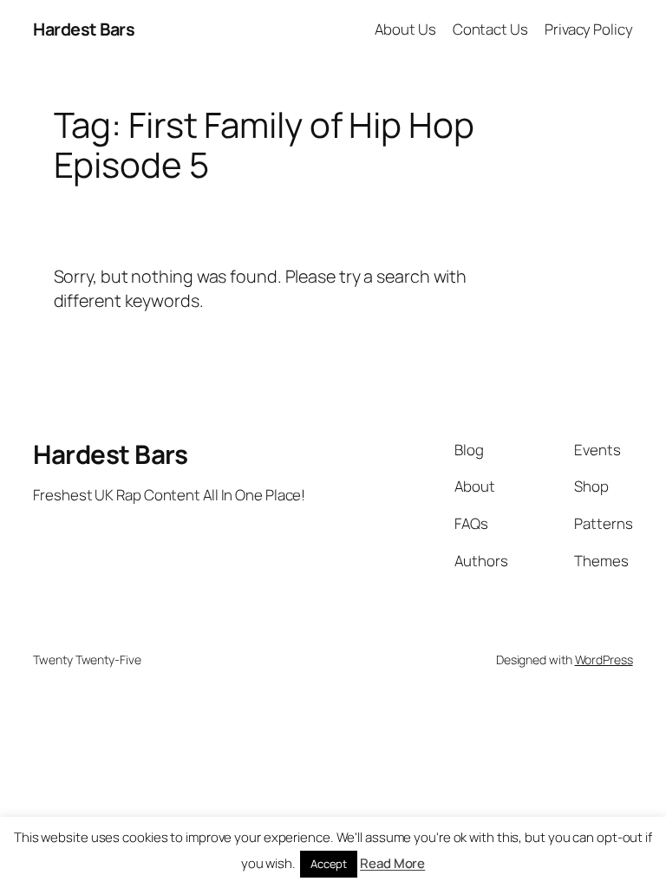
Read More (392, 863)
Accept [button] (328, 864)
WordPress (604, 659)
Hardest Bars (83, 29)
